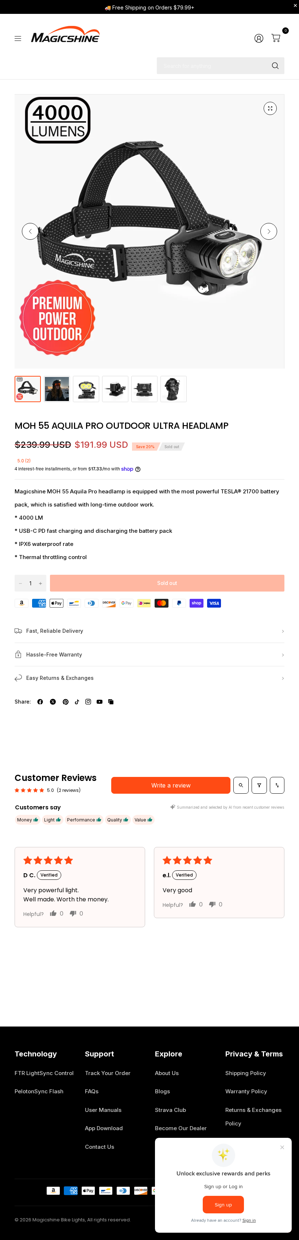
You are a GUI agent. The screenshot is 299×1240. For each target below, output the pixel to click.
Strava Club (170, 1109)
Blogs (162, 1091)
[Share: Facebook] (40, 701)
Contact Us (99, 1146)
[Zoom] (270, 108)
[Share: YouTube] (99, 701)
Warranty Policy (246, 1091)
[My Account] (259, 38)
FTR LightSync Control (44, 1073)
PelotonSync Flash (39, 1091)
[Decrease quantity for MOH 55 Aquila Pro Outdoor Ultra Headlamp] (20, 583)
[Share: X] (53, 701)
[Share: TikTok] (77, 701)
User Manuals (103, 1109)
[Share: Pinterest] (65, 701)
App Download (104, 1128)
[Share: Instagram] (88, 701)
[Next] (268, 231)
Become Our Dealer (181, 1128)
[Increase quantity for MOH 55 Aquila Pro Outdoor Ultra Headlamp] (40, 583)
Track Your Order (108, 1073)
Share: (23, 701)
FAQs (91, 1091)
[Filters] (259, 785)
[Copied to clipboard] (111, 701)
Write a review (171, 785)
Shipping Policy (245, 1073)
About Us (167, 1073)
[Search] (275, 65)
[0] (275, 38)
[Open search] (241, 785)
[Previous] (30, 231)
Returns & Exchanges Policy (253, 1116)
